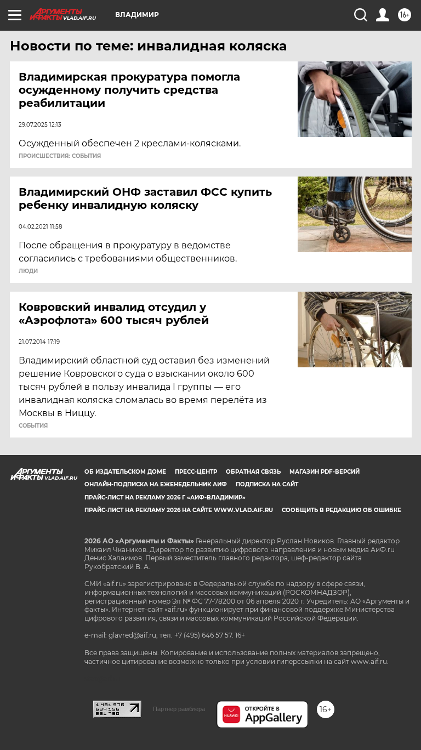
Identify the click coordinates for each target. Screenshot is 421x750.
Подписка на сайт (267, 484)
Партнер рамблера (179, 709)
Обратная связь (253, 471)
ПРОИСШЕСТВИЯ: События (60, 156)
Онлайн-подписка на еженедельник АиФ (155, 484)
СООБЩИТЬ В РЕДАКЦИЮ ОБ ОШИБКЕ (341, 510)
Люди (28, 271)
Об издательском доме (125, 471)
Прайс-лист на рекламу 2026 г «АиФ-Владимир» (165, 497)
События (33, 426)
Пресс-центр (196, 471)
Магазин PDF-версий (324, 471)
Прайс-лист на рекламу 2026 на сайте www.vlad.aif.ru (178, 510)
